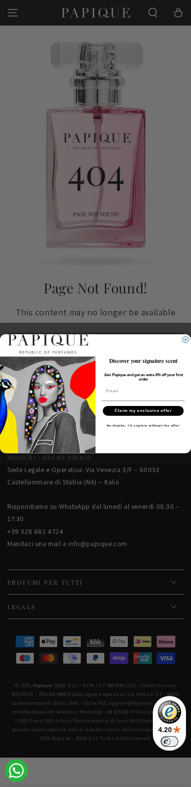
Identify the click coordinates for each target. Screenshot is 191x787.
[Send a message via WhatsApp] (16, 770)
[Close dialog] (186, 339)
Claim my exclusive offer (143, 410)
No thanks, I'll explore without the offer (143, 425)
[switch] (169, 741)
